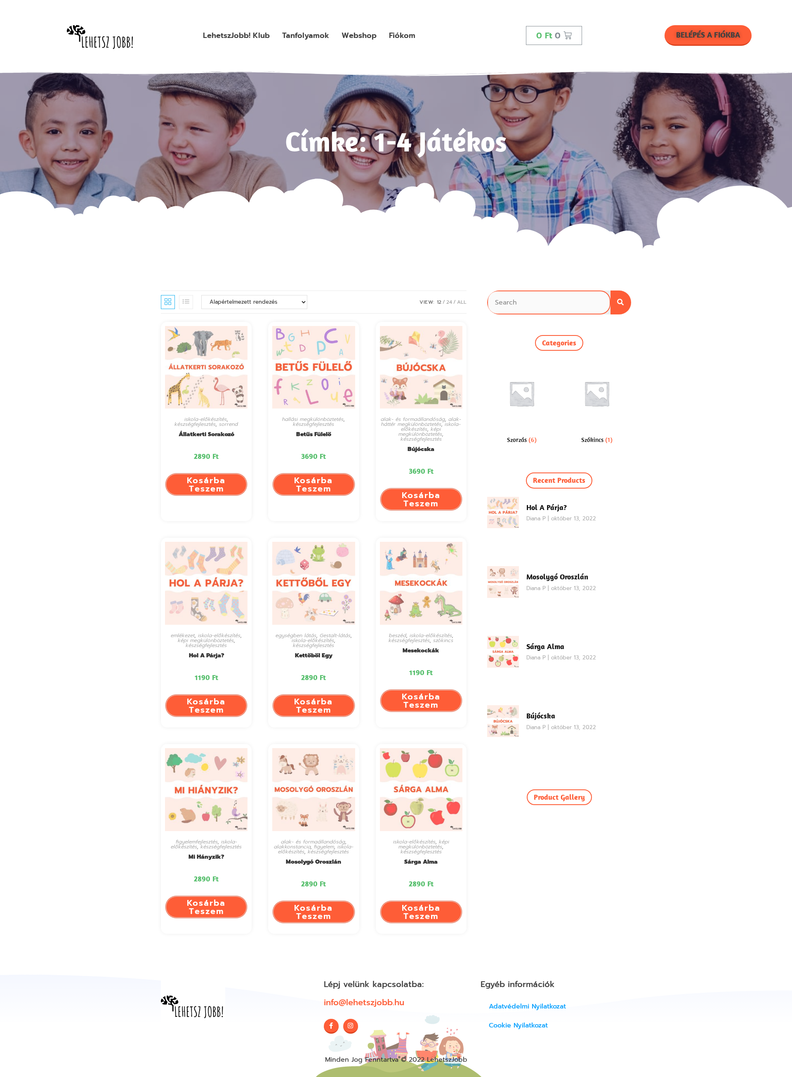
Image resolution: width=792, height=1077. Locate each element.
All (462, 302)
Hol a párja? (206, 655)
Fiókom (402, 35)
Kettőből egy (313, 655)
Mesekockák (421, 650)
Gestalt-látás (335, 635)
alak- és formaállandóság (413, 419)
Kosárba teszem (206, 484)
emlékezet (183, 635)
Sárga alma (421, 861)
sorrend (228, 424)
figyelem (324, 846)
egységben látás (296, 635)
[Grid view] (168, 302)
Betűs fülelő (313, 434)
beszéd (397, 635)
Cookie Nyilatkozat (518, 1025)
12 (439, 302)
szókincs (443, 640)
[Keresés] (620, 302)
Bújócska (421, 449)
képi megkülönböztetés (420, 431)
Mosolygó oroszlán (313, 861)
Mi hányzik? (206, 857)
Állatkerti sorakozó (206, 434)
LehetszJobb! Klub (236, 35)
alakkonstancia (292, 846)
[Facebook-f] (331, 1026)
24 (449, 302)
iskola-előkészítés (205, 419)
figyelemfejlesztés (197, 842)
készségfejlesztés (195, 424)
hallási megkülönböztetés (313, 419)
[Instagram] (350, 1026)
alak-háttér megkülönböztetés (421, 422)
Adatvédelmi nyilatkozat (527, 1006)
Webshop (359, 35)
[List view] (186, 302)
